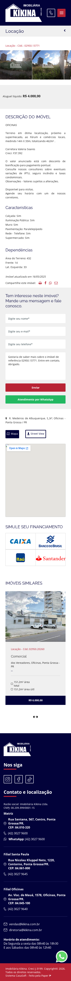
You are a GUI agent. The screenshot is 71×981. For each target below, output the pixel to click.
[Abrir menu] (61, 13)
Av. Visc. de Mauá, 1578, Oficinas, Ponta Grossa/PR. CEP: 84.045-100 (37, 899)
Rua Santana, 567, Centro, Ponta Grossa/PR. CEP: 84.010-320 (32, 823)
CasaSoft (21, 975)
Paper (45, 975)
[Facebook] (19, 779)
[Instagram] (8, 779)
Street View (37, 433)
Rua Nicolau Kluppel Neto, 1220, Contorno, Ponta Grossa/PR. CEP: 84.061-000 (31, 864)
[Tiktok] (29, 779)
